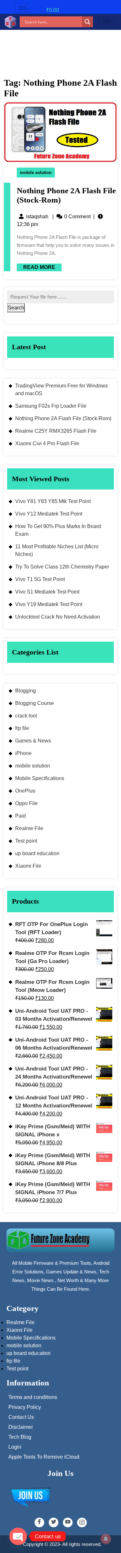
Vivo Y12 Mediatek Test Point (48, 513)
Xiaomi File (28, 866)
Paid (20, 816)
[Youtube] (68, 1522)
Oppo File (26, 803)
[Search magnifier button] (87, 21)
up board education (37, 853)
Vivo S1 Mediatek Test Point (47, 591)
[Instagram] (82, 1522)
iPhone (23, 753)
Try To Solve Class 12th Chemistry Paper (62, 566)
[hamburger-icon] (22, 8)
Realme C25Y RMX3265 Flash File (55, 431)
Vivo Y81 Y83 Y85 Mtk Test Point (53, 501)
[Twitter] (53, 1522)
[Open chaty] (18, 1536)
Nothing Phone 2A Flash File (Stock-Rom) (63, 418)
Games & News (33, 740)
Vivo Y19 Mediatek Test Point (48, 604)
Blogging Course (34, 703)
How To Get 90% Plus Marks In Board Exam (58, 530)
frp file (22, 728)
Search (16, 307)
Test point (26, 841)
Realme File (29, 828)
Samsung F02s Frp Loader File (50, 406)
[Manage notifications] (106, 1539)
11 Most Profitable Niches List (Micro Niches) (56, 550)
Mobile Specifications (39, 778)
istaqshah (37, 216)
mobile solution (36, 172)
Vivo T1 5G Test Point (40, 579)
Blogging (25, 690)
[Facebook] (39, 1522)
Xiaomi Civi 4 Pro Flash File (47, 443)
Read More (36, 267)
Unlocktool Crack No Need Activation (57, 617)
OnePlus (25, 791)
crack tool (26, 715)
